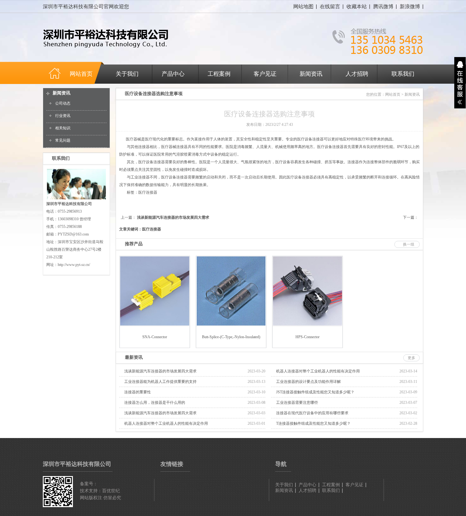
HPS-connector (307, 337)
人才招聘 (357, 74)
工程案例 (219, 74)
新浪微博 (410, 6)
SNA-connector (154, 337)
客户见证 (265, 74)
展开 (460, 82)
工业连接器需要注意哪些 (297, 402)
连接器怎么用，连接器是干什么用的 (154, 402)
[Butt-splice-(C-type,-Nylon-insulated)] (231, 324)
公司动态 (62, 103)
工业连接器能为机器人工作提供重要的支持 (160, 381)
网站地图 (303, 6)
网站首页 (392, 94)
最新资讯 (134, 357)
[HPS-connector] (307, 324)
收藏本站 (356, 6)
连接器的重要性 (137, 392)
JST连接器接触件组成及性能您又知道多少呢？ (315, 392)
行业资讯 (62, 115)
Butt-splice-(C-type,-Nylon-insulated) (231, 337)
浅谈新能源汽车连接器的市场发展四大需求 (173, 217)
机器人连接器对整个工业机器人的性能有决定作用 (318, 371)
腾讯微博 (383, 6)
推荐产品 (134, 244)
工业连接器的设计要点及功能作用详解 (308, 381)
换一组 (408, 244)
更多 (411, 358)
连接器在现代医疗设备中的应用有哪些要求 (312, 413)
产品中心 (173, 74)
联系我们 (403, 74)
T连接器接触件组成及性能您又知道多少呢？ (313, 423)
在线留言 (330, 6)
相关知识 (62, 128)
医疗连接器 (147, 192)
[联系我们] (76, 199)
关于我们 (127, 74)
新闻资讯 (311, 74)
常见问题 (62, 140)
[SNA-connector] (154, 324)
